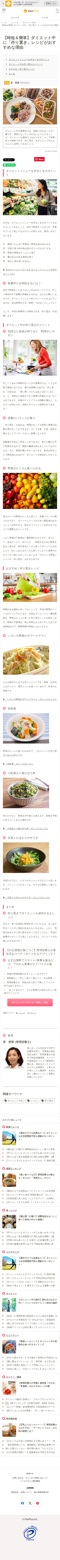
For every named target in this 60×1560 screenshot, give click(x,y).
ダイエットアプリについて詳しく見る (30, 1002)
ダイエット (31, 1013)
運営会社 (15, 1492)
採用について (26, 1492)
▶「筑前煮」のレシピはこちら (18, 764)
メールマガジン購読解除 (30, 1481)
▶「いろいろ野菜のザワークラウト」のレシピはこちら (30, 699)
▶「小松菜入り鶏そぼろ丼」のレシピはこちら (25, 828)
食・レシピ (20, 1013)
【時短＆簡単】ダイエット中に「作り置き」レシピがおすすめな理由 (29, 25)
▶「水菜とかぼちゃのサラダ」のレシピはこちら (26, 897)
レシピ (45, 17)
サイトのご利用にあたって (37, 1478)
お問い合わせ (17, 1478)
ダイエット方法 (29, 23)
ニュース (15, 17)
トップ (4, 23)
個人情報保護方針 (41, 1492)
